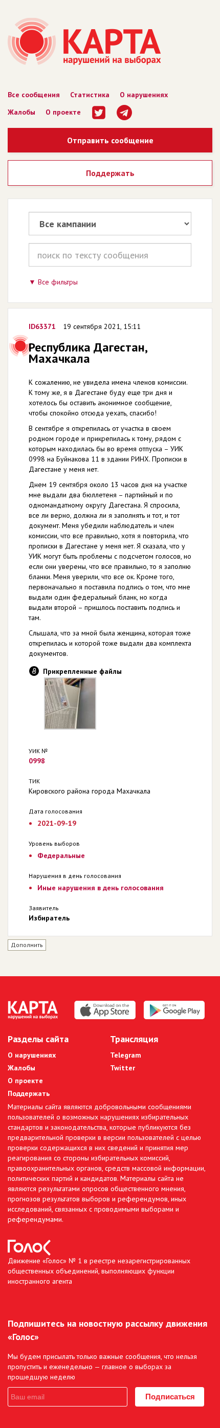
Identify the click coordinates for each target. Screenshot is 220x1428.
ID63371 (42, 326)
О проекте (63, 112)
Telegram (125, 1055)
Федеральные (61, 855)
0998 (37, 760)
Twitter (122, 1067)
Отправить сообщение (110, 140)
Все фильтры (58, 282)
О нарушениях (144, 94)
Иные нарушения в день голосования (100, 887)
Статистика (89, 94)
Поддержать (110, 173)
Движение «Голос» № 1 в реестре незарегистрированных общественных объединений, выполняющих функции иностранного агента (99, 1271)
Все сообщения (34, 94)
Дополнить (27, 945)
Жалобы (21, 112)
